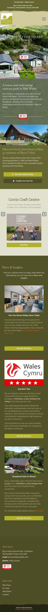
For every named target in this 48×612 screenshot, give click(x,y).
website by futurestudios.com (24, 609)
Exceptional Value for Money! (24, 476)
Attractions (6, 591)
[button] (3, 214)
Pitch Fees (39, 511)
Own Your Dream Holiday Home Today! (24, 315)
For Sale (5, 588)
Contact (5, 594)
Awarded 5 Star (24, 389)
